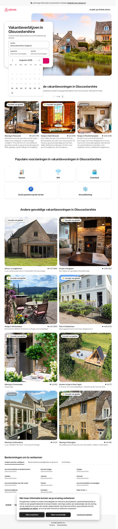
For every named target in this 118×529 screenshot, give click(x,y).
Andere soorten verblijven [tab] (14, 462)
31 (12, 93)
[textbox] (18, 53)
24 (12, 88)
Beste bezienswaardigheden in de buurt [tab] (43, 462)
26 (21, 88)
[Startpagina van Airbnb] (10, 9)
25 (17, 88)
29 (35, 88)
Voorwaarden (62, 525)
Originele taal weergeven (76, 3)
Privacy (52, 525)
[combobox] (28, 45)
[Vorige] (54, 96)
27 (26, 88)
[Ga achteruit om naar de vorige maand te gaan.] (12, 60)
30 (39, 88)
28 (30, 88)
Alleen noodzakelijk (58, 515)
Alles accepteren (32, 515)
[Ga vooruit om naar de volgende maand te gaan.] (39, 60)
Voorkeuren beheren (84, 515)
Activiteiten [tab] (66, 462)
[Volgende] (62, 96)
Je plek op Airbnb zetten (99, 9)
